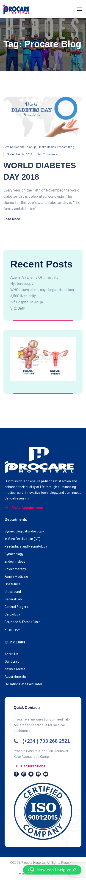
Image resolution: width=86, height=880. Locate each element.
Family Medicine (16, 576)
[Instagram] (23, 774)
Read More (11, 219)
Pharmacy (12, 629)
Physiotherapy (15, 569)
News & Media (15, 669)
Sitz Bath (17, 308)
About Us (11, 654)
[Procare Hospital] (16, 9)
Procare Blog (65, 147)
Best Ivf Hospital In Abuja (19, 147)
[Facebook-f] (16, 774)
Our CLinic (12, 661)
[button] (52, 870)
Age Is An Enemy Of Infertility (34, 277)
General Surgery (16, 607)
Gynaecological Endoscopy (24, 531)
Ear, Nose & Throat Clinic (22, 622)
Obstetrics (13, 584)
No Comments (47, 154)
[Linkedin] (38, 774)
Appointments (15, 676)
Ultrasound (13, 592)
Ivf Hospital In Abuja (26, 302)
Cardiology (12, 614)
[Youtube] (45, 774)
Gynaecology (14, 554)
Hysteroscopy (21, 283)
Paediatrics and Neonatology (26, 546)
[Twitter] (30, 774)
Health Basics (47, 147)
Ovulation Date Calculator (23, 684)
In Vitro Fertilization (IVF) (22, 539)
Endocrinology (15, 561)
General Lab (13, 599)
